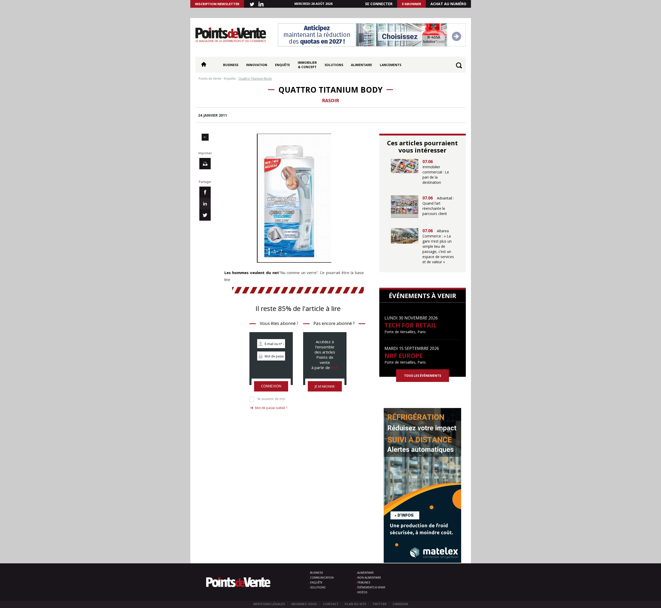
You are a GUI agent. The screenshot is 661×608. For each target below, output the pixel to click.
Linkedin (400, 604)
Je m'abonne (325, 386)
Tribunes (363, 582)
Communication (322, 577)
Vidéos (362, 592)
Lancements (390, 65)
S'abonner (411, 4)
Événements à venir (371, 587)
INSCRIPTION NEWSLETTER (217, 4)
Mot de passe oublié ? (271, 408)
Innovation (256, 65)
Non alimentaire (369, 577)
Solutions (334, 65)
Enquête (282, 65)
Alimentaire (361, 65)
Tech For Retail (410, 325)
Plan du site (355, 604)
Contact (331, 604)
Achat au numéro (448, 3)
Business (230, 65)
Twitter (379, 604)
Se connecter (378, 3)
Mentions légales (269, 604)
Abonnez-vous (304, 604)
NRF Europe (403, 355)
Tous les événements (422, 375)
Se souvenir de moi (271, 399)
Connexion (271, 386)
